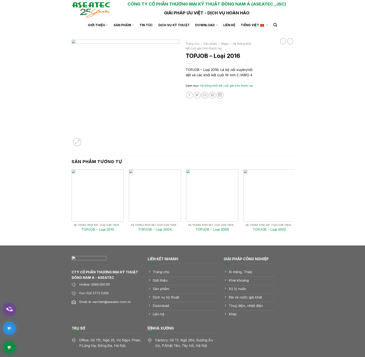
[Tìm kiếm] (275, 25)
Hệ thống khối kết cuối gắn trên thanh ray (226, 85)
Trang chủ (192, 43)
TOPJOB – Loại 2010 (97, 229)
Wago (225, 43)
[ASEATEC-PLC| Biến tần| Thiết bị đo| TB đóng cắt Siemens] (93, 9)
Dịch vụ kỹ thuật (174, 25)
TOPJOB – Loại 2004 (155, 229)
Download (205, 25)
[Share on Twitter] (197, 95)
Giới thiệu (96, 25)
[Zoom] (77, 142)
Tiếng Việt (250, 25)
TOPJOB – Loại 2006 (212, 229)
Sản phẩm (122, 25)
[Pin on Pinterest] (212, 95)
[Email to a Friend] (204, 95)
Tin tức (146, 25)
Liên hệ (229, 25)
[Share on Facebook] (189, 95)
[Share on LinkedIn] (220, 95)
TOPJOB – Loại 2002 (269, 229)
